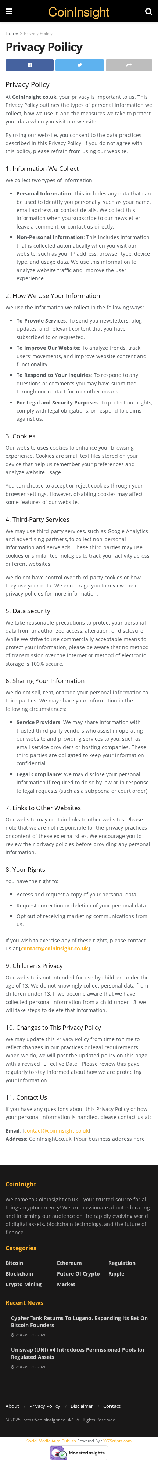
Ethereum (69, 1262)
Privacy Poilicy (38, 33)
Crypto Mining (24, 1284)
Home (12, 33)
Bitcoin (14, 1262)
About (12, 1406)
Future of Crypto (78, 1273)
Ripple (116, 1273)
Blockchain (19, 1273)
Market (66, 1284)
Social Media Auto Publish (51, 1440)
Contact (112, 1406)
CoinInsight (78, 11)
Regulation (122, 1262)
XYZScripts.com (117, 1440)
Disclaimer (82, 1406)
